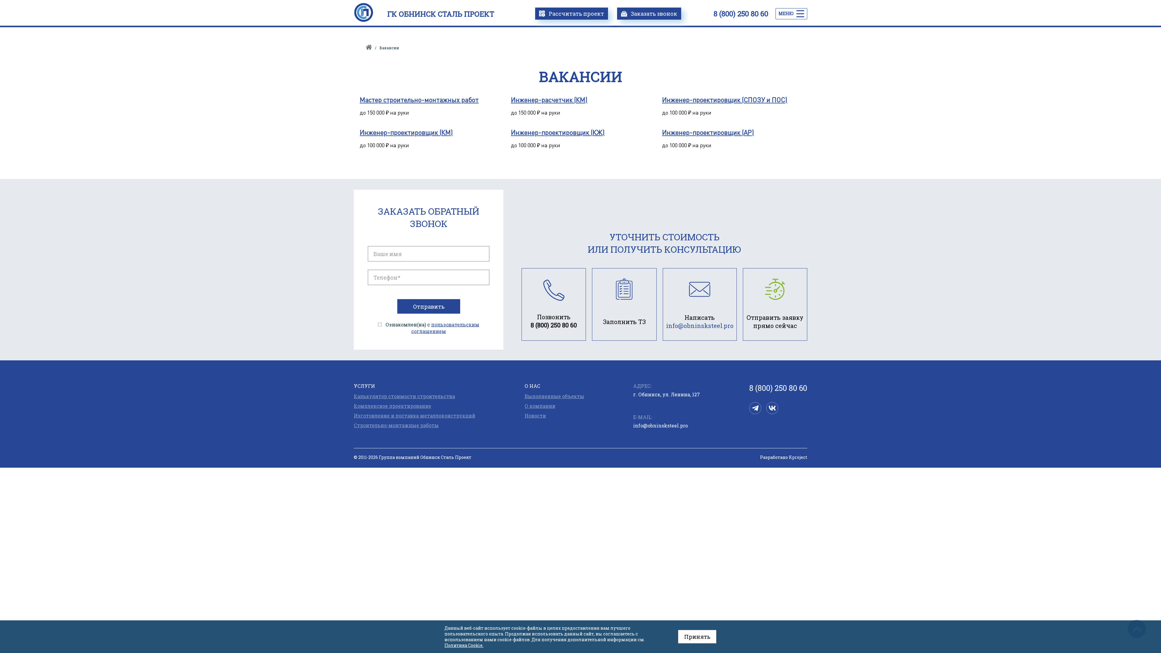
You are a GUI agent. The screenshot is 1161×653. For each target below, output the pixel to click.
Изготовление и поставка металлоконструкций (414, 415)
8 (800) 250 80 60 (741, 13)
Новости (535, 415)
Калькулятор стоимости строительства (404, 396)
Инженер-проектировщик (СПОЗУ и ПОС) (724, 100)
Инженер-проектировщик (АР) (708, 132)
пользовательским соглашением (445, 327)
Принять (697, 636)
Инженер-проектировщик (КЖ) (558, 132)
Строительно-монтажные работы (396, 425)
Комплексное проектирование (392, 406)
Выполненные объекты (554, 396)
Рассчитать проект (576, 13)
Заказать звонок (654, 13)
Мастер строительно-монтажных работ (419, 100)
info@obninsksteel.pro (660, 425)
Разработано (783, 457)
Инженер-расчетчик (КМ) (549, 100)
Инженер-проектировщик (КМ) (406, 132)
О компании (540, 406)
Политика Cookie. (463, 645)
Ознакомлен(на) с (432, 327)
